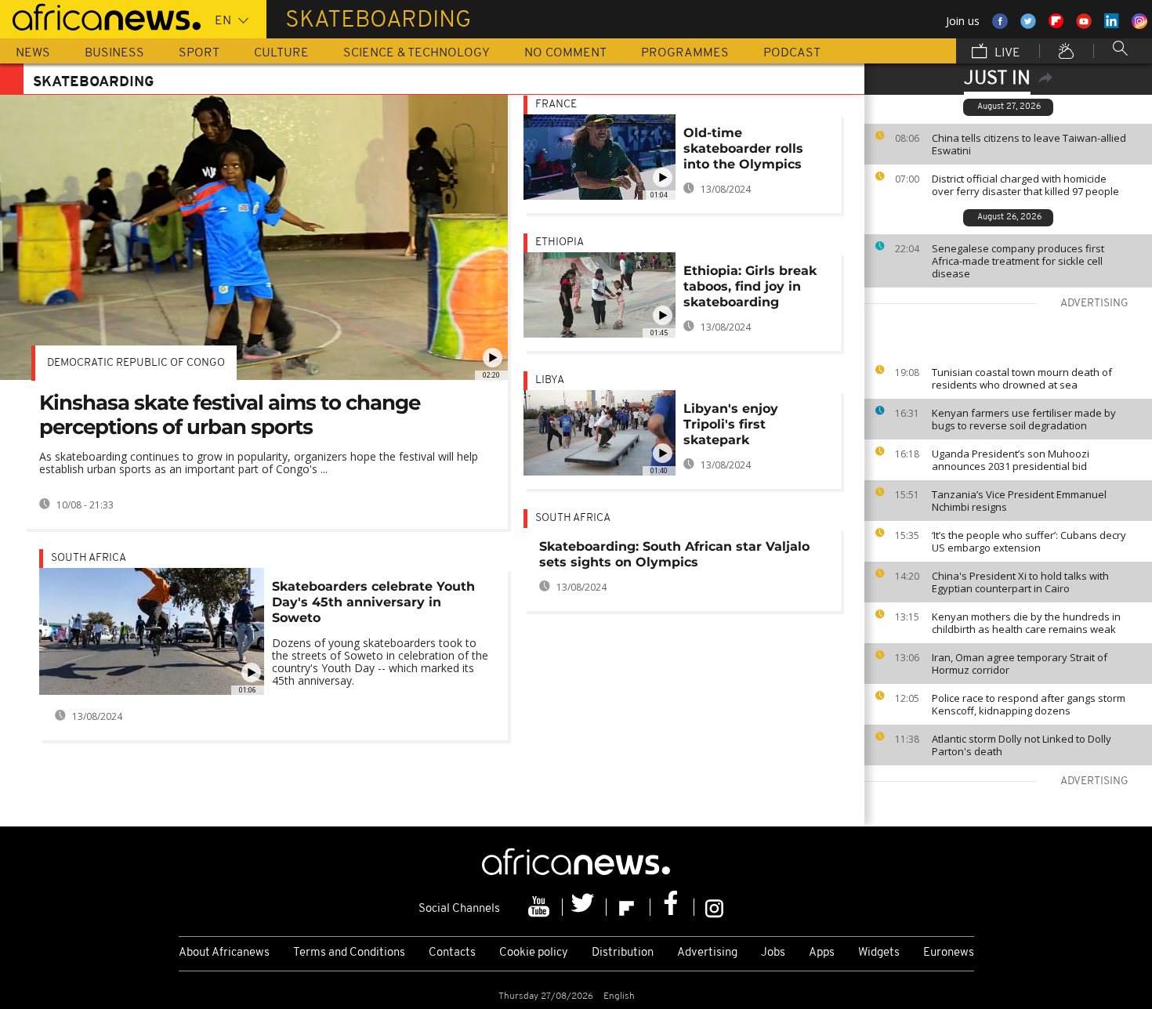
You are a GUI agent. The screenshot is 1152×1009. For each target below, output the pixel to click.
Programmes (685, 53)
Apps (822, 953)
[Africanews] (100, 15)
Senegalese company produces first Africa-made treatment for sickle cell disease (1018, 261)
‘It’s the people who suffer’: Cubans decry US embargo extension (1029, 541)
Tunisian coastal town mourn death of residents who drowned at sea (1022, 378)
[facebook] (672, 907)
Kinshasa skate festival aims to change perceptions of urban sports (229, 414)
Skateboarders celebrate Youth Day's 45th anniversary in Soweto (373, 602)
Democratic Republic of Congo (136, 363)
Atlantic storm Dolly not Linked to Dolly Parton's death (1021, 745)
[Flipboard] (628, 907)
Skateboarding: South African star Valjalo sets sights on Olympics (674, 554)
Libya (549, 380)
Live (1005, 53)
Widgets (879, 953)
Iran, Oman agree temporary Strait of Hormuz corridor (1019, 663)
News (33, 53)
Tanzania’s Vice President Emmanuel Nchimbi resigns (1019, 500)
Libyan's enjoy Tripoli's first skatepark (730, 424)
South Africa (88, 558)
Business (114, 53)
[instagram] (714, 907)
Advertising (707, 953)
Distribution (623, 953)
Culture (281, 53)
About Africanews (224, 953)
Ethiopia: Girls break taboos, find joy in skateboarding (750, 286)
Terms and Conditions (349, 953)
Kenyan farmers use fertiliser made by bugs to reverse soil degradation (1024, 419)
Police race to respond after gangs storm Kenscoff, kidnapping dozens (1028, 704)
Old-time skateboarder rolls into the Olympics (743, 148)
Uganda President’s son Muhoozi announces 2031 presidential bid (1010, 459)
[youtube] (541, 907)
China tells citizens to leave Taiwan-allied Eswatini (1029, 144)
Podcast (792, 53)
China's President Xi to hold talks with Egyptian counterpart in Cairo (1020, 582)
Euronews (948, 953)
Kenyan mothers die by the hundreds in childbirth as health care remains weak (1026, 622)
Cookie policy (533, 953)
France (556, 104)
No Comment (565, 53)
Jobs (773, 953)
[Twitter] (585, 907)
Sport (199, 53)
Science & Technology (416, 53)
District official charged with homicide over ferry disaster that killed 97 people (1025, 184)
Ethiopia (559, 242)
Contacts (452, 953)
